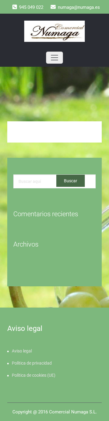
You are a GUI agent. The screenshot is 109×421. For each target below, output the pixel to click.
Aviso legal (22, 351)
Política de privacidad (32, 363)
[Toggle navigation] (54, 58)
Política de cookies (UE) (33, 375)
